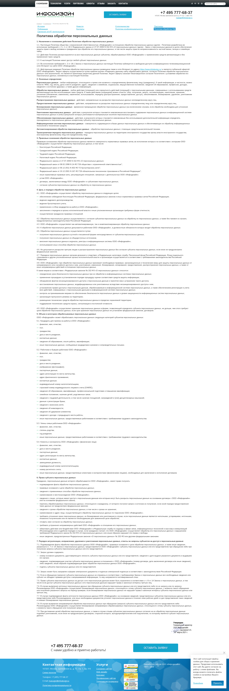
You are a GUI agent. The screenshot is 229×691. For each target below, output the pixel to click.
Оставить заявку (117, 14)
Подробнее (198, 683)
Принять (217, 683)
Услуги (67, 3)
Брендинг (100, 675)
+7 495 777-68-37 (67, 645)
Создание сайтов (104, 668)
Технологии (55, 3)
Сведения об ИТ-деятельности (51, 32)
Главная (39, 23)
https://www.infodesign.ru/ (151, 69)
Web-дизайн (101, 672)
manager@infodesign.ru (184, 18)
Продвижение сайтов (106, 678)
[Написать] (195, 3)
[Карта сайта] (198, 3)
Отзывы (101, 3)
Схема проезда (49, 672)
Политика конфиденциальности (129, 29)
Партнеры (158, 26)
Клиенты (90, 3)
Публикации (43, 29)
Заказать (111, 3)
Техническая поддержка (107, 681)
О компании (41, 3)
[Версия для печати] (201, 3)
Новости (79, 26)
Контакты (123, 3)
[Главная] (192, 3)
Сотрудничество (122, 26)
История (41, 26)
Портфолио (78, 3)
